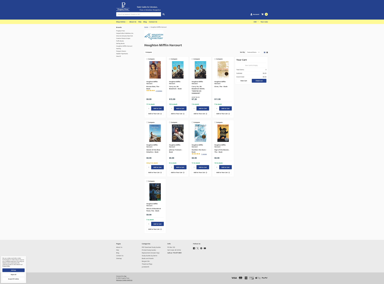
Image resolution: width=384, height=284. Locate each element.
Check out (259, 81)
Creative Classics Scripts (123, 38)
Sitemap (119, 258)
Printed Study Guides (149, 250)
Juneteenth (145, 267)
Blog (145, 22)
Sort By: (242, 52)
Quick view (155, 70)
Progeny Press (120, 31)
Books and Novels (148, 258)
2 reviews (159, 91)
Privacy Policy (6, 266)
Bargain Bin (146, 261)
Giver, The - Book (220, 86)
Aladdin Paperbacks (122, 54)
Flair (125, 276)
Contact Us (153, 22)
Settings (13, 270)
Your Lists (264, 22)
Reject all (13, 274)
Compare (149, 52)
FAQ (139, 22)
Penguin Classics (121, 51)
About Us (132, 22)
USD (255, 22)
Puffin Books (120, 41)
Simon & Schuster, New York (124, 36)
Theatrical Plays (147, 264)
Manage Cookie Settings (124, 280)
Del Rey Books (120, 43)
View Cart (243, 81)
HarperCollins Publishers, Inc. (125, 33)
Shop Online (120, 22)
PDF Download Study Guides (151, 247)
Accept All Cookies (13, 279)
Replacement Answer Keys (151, 253)
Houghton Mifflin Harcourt (124, 46)
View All (118, 56)
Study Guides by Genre (149, 256)
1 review (204, 154)
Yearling (118, 48)
